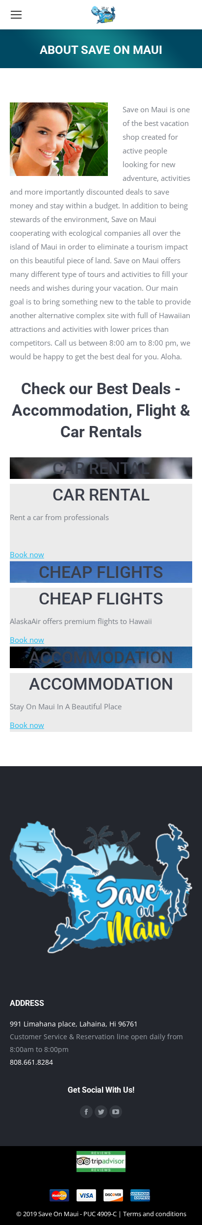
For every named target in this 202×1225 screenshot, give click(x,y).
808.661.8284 (31, 1062)
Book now (27, 554)
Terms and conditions (154, 1213)
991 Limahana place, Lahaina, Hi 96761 (74, 1023)
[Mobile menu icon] (16, 14)
